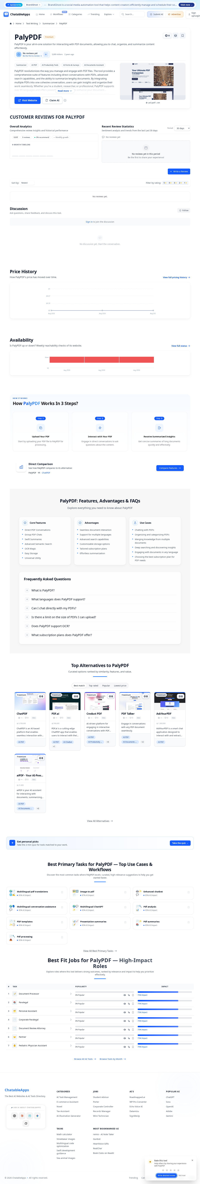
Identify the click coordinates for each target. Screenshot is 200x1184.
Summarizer (49, 23)
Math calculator (64, 1134)
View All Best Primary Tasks (98, 951)
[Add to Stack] (175, 35)
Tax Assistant (63, 1111)
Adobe (169, 1111)
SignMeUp (135, 1115)
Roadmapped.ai (137, 1097)
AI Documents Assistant (94, 65)
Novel (59, 1106)
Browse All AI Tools (83, 1059)
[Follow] (62, 892)
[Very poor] (163, 1170)
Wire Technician (101, 1115)
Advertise (176, 14)
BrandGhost (32, 4)
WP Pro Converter (138, 1101)
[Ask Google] (37, 1116)
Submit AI (158, 14)
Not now (182, 1175)
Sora (168, 1101)
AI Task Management (67, 1097)
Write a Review (180, 171)
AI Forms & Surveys (71, 65)
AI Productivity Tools (50, 65)
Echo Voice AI (136, 1106)
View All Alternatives (98, 821)
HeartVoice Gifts (101, 1143)
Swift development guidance (66, 1152)
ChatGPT (170, 1097)
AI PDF (34, 65)
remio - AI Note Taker (103, 1134)
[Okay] (170, 1170)
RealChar (97, 1148)
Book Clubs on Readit (103, 1153)
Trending (133, 1177)
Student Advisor (101, 1097)
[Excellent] (178, 1170)
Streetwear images (66, 1139)
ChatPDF (46, 472)
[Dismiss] (192, 1160)
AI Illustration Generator (69, 1115)
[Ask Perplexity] (30, 1116)
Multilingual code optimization (65, 1145)
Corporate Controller (103, 1106)
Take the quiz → (180, 843)
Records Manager (102, 1111)
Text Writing (32, 23)
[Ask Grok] (26, 1123)
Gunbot (96, 1139)
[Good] (174, 1170)
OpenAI (169, 1106)
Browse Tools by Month (111, 1059)
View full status (179, 345)
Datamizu (134, 1111)
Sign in (89, 221)
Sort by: (15, 182)
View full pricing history (175, 277)
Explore (108, 14)
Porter (96, 1101)
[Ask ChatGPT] (14, 1116)
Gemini (169, 1115)
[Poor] (166, 1170)
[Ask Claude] (22, 1116)
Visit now (187, 4)
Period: (170, 128)
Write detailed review (166, 1175)
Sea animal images (66, 1158)
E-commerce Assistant (67, 1101)
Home (18, 23)
